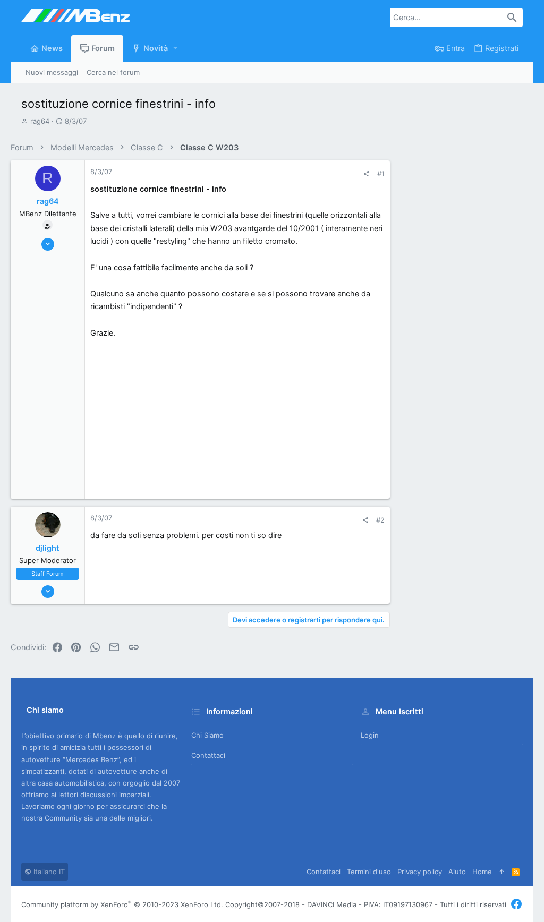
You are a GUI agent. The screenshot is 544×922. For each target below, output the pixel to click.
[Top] (501, 872)
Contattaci (208, 755)
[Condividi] (366, 174)
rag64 (39, 121)
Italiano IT (48, 871)
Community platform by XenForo (122, 904)
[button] (176, 48)
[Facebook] (516, 904)
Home (482, 871)
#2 (380, 520)
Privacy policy (419, 871)
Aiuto (457, 871)
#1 (381, 173)
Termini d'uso (369, 871)
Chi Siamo (207, 735)
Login (370, 735)
